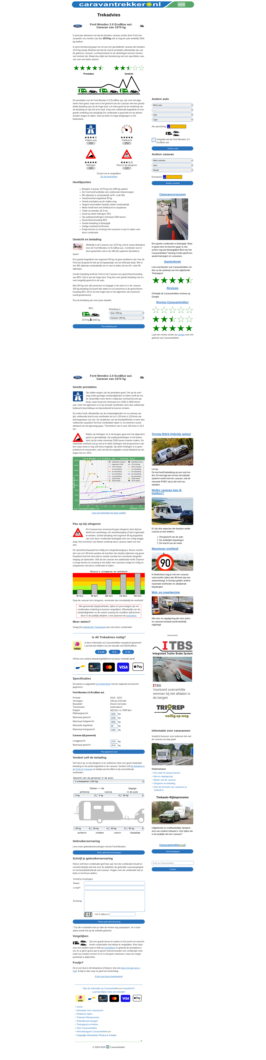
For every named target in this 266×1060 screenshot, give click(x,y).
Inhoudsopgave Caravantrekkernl (94, 1031)
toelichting (131, 615)
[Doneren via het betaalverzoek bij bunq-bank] (109, 667)
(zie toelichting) (103, 684)
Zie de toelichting (108, 176)
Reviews (172, 288)
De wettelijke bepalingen (171, 540)
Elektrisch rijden (84, 1014)
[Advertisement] (109, 350)
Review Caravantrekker (172, 302)
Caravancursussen (172, 194)
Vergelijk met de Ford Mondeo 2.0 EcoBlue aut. (173, 141)
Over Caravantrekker (87, 1028)
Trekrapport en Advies (87, 1024)
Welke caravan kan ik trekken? (167, 491)
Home (80, 1007)
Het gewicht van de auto (171, 537)
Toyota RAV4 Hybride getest (171, 434)
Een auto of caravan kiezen (167, 773)
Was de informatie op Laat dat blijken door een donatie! (109, 990)
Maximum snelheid (165, 548)
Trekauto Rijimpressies (88, 1017)
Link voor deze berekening (109, 976)
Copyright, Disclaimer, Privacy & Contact (96, 1035)
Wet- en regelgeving (166, 592)
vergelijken (109, 948)
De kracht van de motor (170, 543)
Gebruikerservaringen (87, 1021)
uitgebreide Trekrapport (94, 627)
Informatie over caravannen (90, 1010)
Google (181, 335)
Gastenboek (172, 261)
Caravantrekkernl (172, 845)
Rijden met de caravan (165, 780)
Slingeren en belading (164, 783)
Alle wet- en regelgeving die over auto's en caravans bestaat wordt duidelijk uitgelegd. (171, 621)
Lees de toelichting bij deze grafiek (109, 513)
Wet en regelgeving (163, 776)
